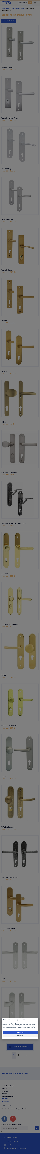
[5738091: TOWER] (20, 347)
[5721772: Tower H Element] (20, 44)
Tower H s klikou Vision (9, 118)
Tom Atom (24, 1109)
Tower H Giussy (7, 270)
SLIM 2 (3, 421)
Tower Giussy (6, 168)
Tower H (4, 320)
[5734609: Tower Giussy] (20, 145)
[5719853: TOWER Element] (20, 196)
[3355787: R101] (20, 1006)
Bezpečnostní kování (17, 8)
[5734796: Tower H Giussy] (20, 246)
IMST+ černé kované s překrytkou (13, 523)
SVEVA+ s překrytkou (9, 725)
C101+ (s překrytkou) (9, 472)
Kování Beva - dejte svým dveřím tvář (6, 3)
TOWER (4, 371)
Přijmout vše (20, 1032)
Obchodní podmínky (8, 1086)
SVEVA (3, 776)
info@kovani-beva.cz (13, 1145)
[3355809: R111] (20, 955)
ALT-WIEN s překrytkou (9, 624)
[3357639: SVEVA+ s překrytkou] (20, 702)
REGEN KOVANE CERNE (9, 877)
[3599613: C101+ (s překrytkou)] (20, 449)
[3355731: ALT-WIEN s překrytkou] (20, 601)
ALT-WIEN (4, 573)
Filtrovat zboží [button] (8, 20)
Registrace (5, 1101)
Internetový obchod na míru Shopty (10, 1109)
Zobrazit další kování (21, 1047)
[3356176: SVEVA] (20, 753)
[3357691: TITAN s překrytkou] (20, 803)
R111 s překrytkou (8, 928)
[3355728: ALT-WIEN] (20, 550)
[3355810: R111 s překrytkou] (20, 904)
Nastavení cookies (7, 1096)
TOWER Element (7, 219)
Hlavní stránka (5, 8)
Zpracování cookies (10, 1029)
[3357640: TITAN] (20, 651)
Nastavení (20, 1035)
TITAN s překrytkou (8, 827)
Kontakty (4, 1093)
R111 (3, 978)
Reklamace (5, 1091)
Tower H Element (7, 67)
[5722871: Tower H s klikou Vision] (20, 94)
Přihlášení (4, 1098)
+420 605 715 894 (12, 1141)
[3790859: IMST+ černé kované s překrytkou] (20, 499)
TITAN (3, 675)
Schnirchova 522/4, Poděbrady (16, 1148)
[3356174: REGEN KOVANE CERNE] (20, 854)
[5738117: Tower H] (20, 297)
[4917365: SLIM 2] (20, 398)
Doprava (4, 1088)
